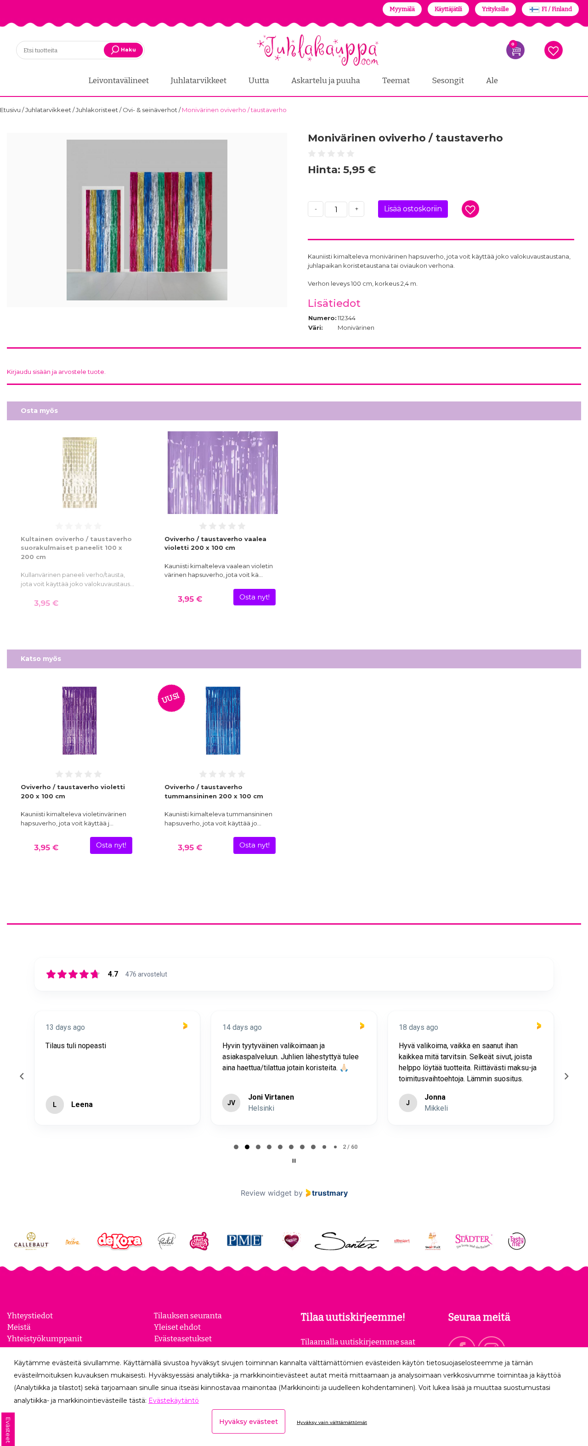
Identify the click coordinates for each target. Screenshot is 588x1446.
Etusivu (11, 109)
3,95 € (46, 603)
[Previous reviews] (21, 1091)
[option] (147, 220)
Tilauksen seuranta (188, 1345)
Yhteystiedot (30, 1345)
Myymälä (402, 9)
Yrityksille (495, 9)
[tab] (236, 1176)
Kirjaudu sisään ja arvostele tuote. (56, 371)
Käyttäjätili (448, 9)
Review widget (266, 1222)
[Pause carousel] (294, 1190)
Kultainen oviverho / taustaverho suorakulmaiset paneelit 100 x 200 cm (76, 547)
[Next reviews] (566, 1091)
